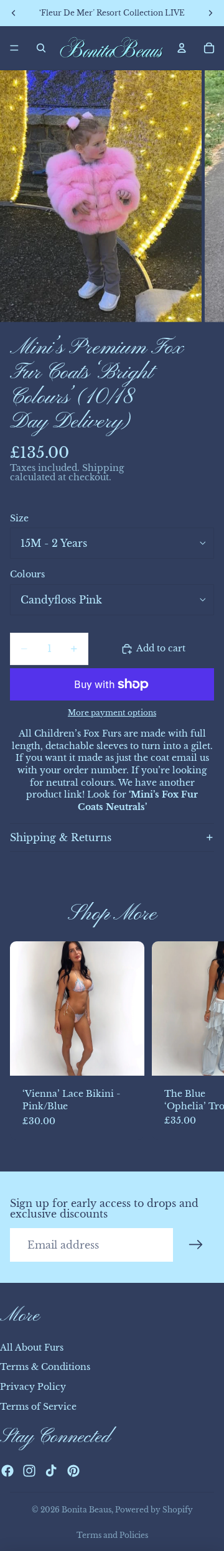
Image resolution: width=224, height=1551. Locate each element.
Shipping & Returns (60, 837)
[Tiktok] (51, 1470)
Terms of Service (38, 1406)
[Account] (181, 48)
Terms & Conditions (45, 1366)
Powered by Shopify (154, 1509)
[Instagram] (29, 1470)
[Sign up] (196, 1245)
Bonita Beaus (86, 1509)
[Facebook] (7, 1470)
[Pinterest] (73, 1470)
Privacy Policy (33, 1386)
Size (19, 518)
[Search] (41, 48)
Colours (27, 574)
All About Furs (31, 1347)
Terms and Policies (112, 1535)
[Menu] (14, 48)
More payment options (112, 713)
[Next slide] (200, 1041)
